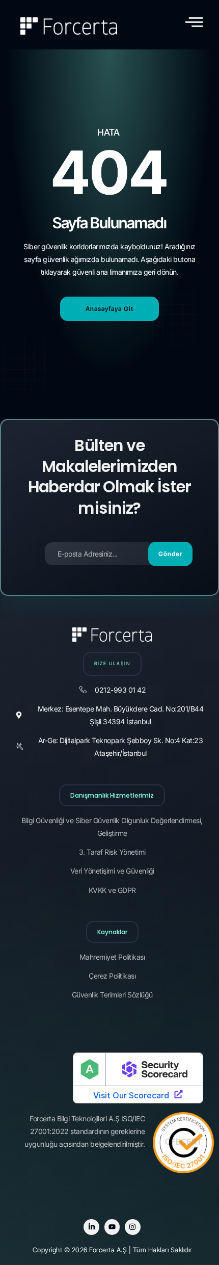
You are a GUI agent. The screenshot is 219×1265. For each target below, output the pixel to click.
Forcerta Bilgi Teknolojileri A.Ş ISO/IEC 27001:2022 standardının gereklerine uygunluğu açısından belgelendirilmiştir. (84, 1131)
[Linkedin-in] (91, 1227)
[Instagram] (133, 1227)
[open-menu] (194, 22)
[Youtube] (112, 1227)
